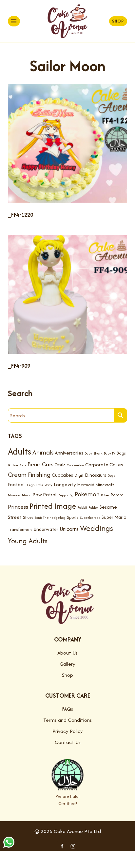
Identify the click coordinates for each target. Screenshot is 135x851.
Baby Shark (94, 453)
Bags (121, 453)
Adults (19, 451)
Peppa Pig (65, 495)
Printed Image (52, 506)
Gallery (67, 664)
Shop (118, 21)
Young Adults (28, 540)
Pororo (117, 495)
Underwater (46, 529)
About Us (67, 653)
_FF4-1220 (20, 215)
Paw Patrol (44, 494)
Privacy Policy (67, 731)
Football (17, 484)
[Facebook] (62, 846)
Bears (34, 464)
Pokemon (87, 494)
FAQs (67, 709)
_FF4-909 (19, 366)
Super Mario (114, 517)
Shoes (28, 517)
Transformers (20, 529)
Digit (79, 475)
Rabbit (82, 507)
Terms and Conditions (67, 720)
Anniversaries (69, 452)
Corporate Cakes (104, 464)
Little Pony (44, 484)
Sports (73, 517)
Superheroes (90, 517)
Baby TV (109, 453)
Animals (42, 452)
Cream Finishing (29, 474)
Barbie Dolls (17, 465)
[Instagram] (73, 846)
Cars (47, 464)
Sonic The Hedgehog (50, 517)
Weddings (96, 528)
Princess (18, 507)
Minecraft (105, 484)
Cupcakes (62, 475)
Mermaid (85, 484)
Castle (60, 465)
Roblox (93, 507)
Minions (14, 495)
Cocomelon (75, 465)
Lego (30, 484)
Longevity (65, 484)
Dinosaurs (95, 475)
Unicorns (69, 529)
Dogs (111, 475)
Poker (105, 495)
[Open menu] (14, 21)
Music (26, 495)
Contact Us (68, 742)
